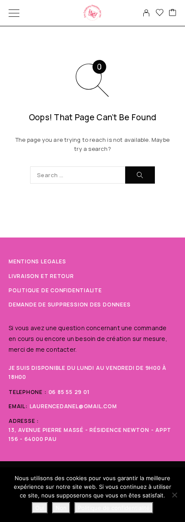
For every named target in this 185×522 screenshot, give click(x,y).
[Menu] (14, 13)
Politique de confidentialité (114, 507)
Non (61, 507)
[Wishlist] (159, 13)
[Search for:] (77, 175)
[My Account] (146, 13)
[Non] (174, 495)
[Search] (140, 175)
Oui (39, 507)
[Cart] (172, 13)
